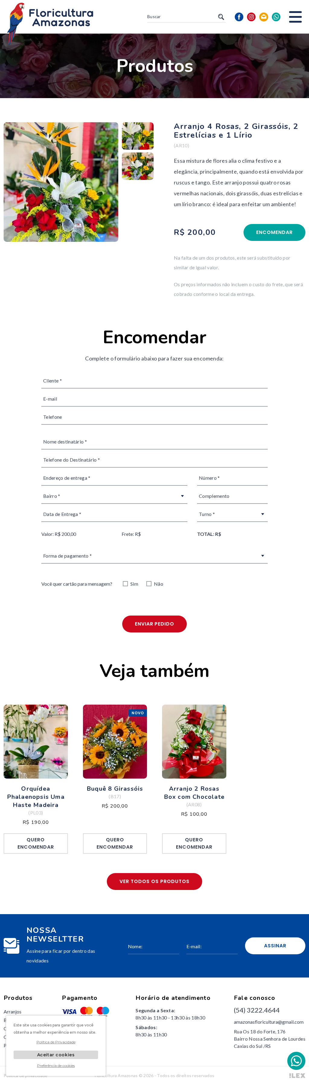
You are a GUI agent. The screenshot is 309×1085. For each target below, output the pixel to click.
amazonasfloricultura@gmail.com (269, 1022)
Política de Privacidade (56, 1042)
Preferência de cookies (56, 1065)
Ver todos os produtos (154, 881)
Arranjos (12, 1011)
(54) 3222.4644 (257, 1010)
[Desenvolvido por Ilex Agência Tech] (297, 1075)
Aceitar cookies (56, 1055)
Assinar (275, 945)
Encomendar (274, 232)
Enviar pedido (154, 623)
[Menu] (295, 17)
